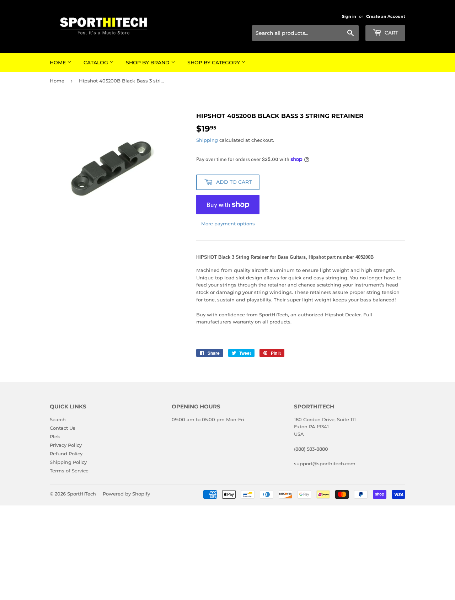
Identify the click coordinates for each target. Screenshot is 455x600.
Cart (390, 33)
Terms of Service (69, 470)
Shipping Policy (68, 462)
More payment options (228, 223)
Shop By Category (214, 62)
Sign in (349, 16)
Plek (55, 436)
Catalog (96, 62)
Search (58, 419)
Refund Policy (66, 453)
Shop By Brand (148, 62)
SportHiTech (81, 494)
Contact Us (62, 428)
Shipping (207, 140)
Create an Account (385, 16)
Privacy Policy (66, 445)
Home (58, 62)
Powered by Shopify (126, 494)
